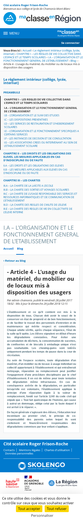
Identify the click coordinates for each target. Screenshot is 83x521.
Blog (73, 61)
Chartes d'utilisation (57, 450)
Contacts (9, 450)
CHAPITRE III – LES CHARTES (21, 180)
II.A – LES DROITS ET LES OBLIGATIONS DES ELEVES (33, 165)
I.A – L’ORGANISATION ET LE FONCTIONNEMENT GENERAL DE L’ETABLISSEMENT (43, 59)
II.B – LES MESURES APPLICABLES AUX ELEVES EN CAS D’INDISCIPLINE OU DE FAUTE (35, 171)
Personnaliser (42, 515)
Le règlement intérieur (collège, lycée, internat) (35, 81)
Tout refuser (57, 508)
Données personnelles (19, 453)
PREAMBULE (11, 92)
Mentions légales (29, 450)
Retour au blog (14, 261)
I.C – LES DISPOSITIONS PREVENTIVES (26, 119)
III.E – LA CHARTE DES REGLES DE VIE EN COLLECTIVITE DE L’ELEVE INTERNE (37, 210)
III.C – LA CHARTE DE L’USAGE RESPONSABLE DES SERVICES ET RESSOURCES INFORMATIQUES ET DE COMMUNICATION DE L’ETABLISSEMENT (40, 197)
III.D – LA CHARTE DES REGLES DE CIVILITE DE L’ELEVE (35, 205)
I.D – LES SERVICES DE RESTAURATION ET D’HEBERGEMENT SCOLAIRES (39, 125)
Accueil (27, 50)
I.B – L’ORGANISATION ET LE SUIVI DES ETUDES (31, 115)
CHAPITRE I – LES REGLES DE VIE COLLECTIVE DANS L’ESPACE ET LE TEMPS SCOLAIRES (42, 55)
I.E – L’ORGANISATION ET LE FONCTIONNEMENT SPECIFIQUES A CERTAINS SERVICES (41, 132)
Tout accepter (29, 508)
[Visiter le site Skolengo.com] (41, 469)
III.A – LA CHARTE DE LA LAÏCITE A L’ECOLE (28, 186)
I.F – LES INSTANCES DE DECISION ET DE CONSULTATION (37, 138)
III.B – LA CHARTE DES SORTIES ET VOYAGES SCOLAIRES (36, 190)
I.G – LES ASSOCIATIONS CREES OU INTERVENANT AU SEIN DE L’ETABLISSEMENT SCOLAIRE (40, 144)
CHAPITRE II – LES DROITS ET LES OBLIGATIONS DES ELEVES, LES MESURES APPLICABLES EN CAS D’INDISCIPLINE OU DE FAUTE (37, 156)
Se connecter (70, 43)
